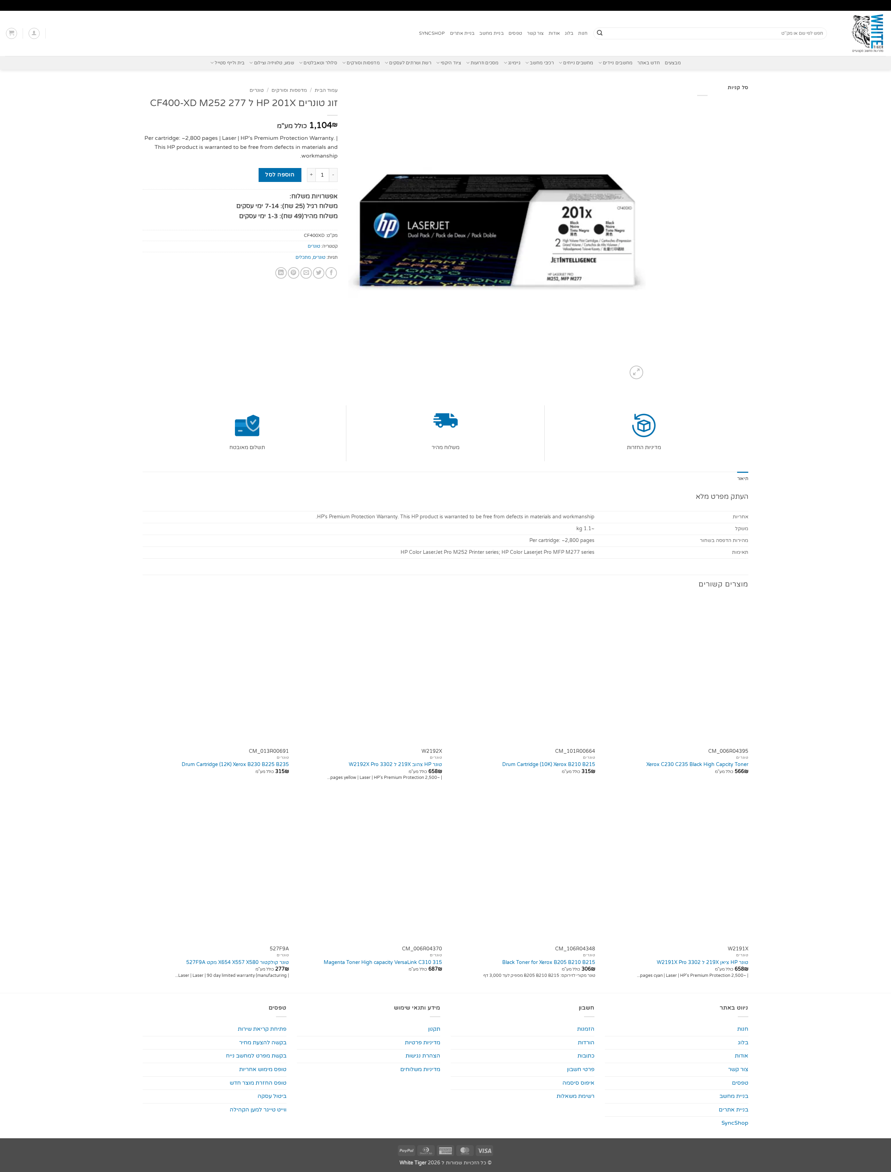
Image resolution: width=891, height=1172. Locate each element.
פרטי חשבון (580, 1069)
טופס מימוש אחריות (262, 1069)
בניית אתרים (462, 33)
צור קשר (535, 33)
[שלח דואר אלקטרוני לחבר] (306, 273)
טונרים (257, 90)
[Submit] (600, 33)
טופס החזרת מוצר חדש (258, 1082)
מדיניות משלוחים (420, 1069)
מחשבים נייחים (578, 63)
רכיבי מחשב (542, 63)
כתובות (585, 1055)
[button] (34, 33)
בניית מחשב (491, 33)
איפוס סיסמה (578, 1082)
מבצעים (673, 63)
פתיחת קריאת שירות (262, 1029)
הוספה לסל (279, 175)
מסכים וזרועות (484, 63)
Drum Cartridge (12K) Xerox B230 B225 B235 (235, 764)
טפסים (515, 33)
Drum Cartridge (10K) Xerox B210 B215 (548, 764)
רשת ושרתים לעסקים (410, 63)
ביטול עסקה (272, 1096)
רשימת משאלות (575, 1096)
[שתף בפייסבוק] (331, 273)
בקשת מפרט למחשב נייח (256, 1055)
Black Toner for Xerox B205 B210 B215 (548, 962)
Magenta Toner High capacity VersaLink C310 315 (383, 962)
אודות (554, 33)
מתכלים (303, 257)
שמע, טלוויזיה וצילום (274, 63)
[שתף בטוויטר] (318, 273)
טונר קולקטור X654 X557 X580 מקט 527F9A (237, 962)
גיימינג (514, 63)
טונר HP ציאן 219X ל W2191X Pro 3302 (702, 962)
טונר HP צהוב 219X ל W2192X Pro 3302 (395, 764)
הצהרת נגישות (422, 1055)
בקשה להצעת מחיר (262, 1042)
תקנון (434, 1029)
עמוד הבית (326, 90)
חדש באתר (648, 63)
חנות (583, 33)
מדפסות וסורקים (363, 63)
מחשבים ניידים (617, 63)
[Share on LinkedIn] (281, 273)
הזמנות (585, 1029)
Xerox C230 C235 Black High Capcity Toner (697, 764)
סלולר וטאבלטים (320, 63)
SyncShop (432, 33)
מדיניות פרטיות (422, 1042)
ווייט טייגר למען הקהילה (258, 1109)
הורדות (586, 1042)
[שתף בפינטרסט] (293, 273)
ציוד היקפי (451, 63)
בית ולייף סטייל (229, 63)
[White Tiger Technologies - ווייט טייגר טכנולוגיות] (861, 33)
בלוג (569, 33)
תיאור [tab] (742, 478)
